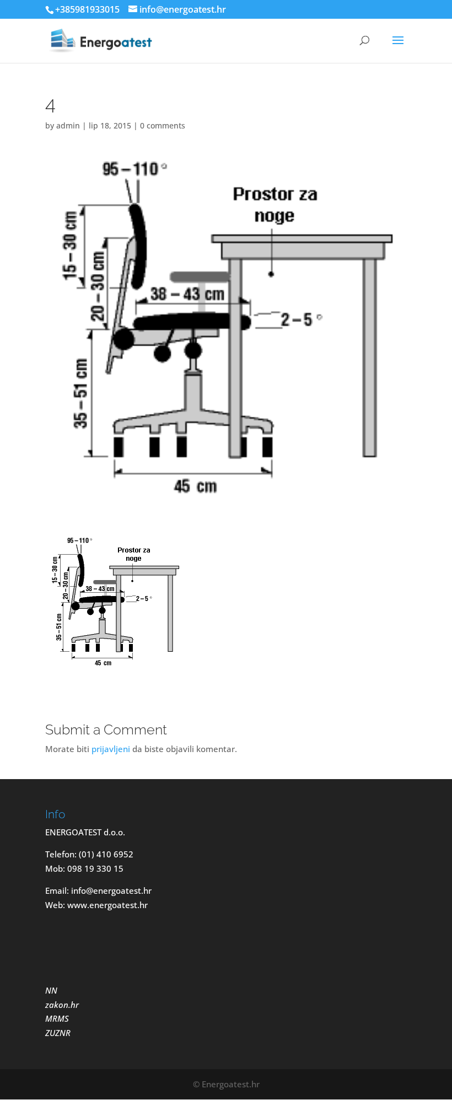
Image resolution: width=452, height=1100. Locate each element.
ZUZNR (58, 1032)
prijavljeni (111, 748)
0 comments (162, 125)
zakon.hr (62, 1004)
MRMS (57, 1018)
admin (68, 125)
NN (52, 990)
